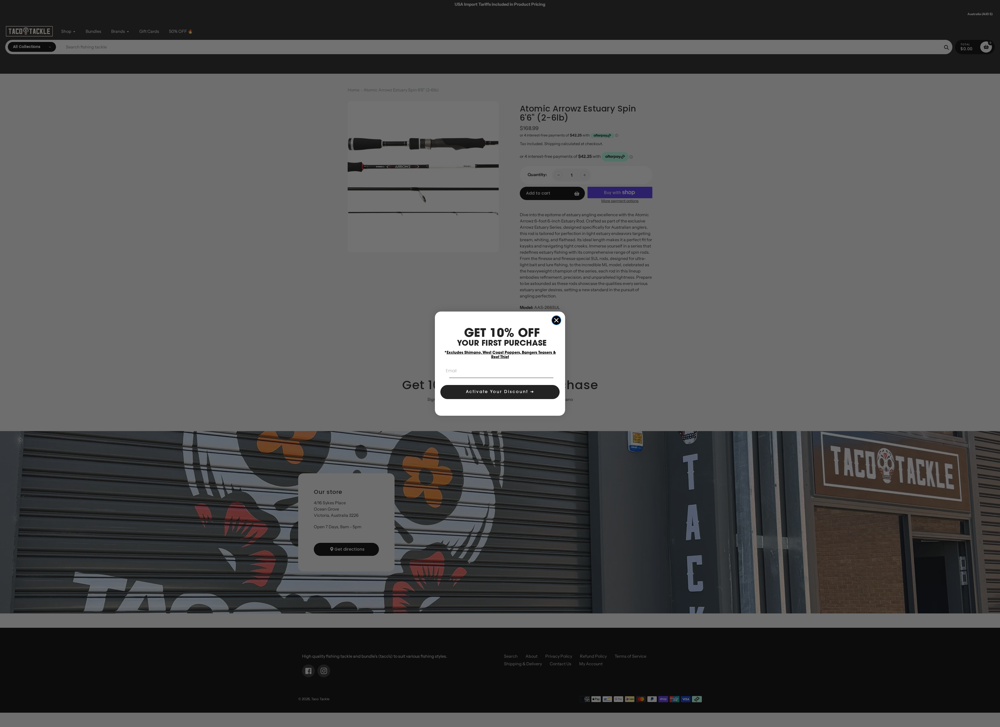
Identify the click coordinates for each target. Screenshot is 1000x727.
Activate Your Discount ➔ (500, 392)
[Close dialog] (556, 320)
